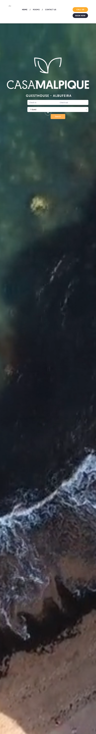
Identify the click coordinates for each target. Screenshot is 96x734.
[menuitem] (25, 9)
